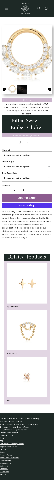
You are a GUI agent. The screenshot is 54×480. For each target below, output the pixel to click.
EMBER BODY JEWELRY (27, 135)
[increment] (23, 190)
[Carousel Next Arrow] (49, 89)
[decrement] (5, 190)
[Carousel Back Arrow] (4, 89)
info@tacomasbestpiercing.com (13, 430)
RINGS (27, 99)
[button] (6, 8)
